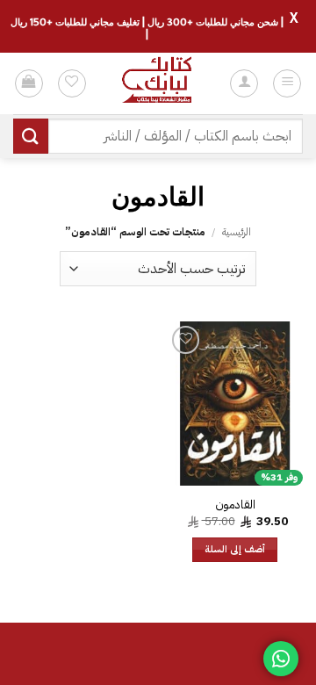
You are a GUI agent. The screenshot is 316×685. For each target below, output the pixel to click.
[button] (287, 83)
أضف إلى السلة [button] (235, 549)
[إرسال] (30, 136)
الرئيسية (236, 232)
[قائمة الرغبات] (72, 83)
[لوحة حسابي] (244, 83)
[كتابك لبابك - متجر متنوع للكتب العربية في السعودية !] (158, 83)
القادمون (235, 505)
